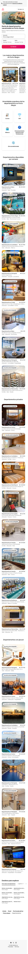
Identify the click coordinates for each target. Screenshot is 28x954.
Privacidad (10, 946)
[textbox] (7, 42)
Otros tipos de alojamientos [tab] (8, 883)
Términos (16, 946)
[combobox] (13, 37)
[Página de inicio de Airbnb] (3, 9)
